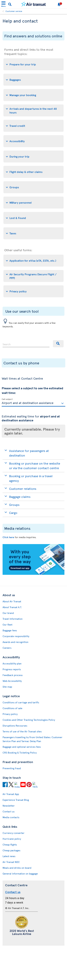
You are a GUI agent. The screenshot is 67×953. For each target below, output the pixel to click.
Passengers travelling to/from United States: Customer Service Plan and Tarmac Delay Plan (32, 739)
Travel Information (13, 618)
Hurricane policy (12, 838)
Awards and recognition (15, 642)
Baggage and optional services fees (22, 746)
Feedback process (13, 675)
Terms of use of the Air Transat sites (22, 731)
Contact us (8, 811)
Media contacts (11, 817)
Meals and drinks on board (17, 867)
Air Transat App (11, 794)
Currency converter (13, 833)
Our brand (8, 613)
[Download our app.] (33, 573)
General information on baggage (20, 873)
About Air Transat (12, 601)
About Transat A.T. (12, 607)
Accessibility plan (12, 663)
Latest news (9, 856)
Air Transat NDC (11, 862)
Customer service (13, 11)
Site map (7, 686)
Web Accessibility (12, 680)
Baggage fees (10, 630)
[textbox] (33, 402)
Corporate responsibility (16, 636)
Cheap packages (11, 850)
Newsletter (9, 805)
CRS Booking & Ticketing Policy (20, 752)
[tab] (33, 64)
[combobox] (26, 343)
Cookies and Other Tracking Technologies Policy (29, 719)
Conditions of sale (12, 708)
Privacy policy (10, 714)
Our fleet (7, 624)
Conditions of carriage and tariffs (21, 702)
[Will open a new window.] (5, 785)
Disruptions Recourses (15, 725)
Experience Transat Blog (16, 799)
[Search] (58, 343)
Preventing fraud (12, 768)
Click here (8, 537)
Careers (7, 647)
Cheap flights (10, 844)
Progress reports (12, 669)
